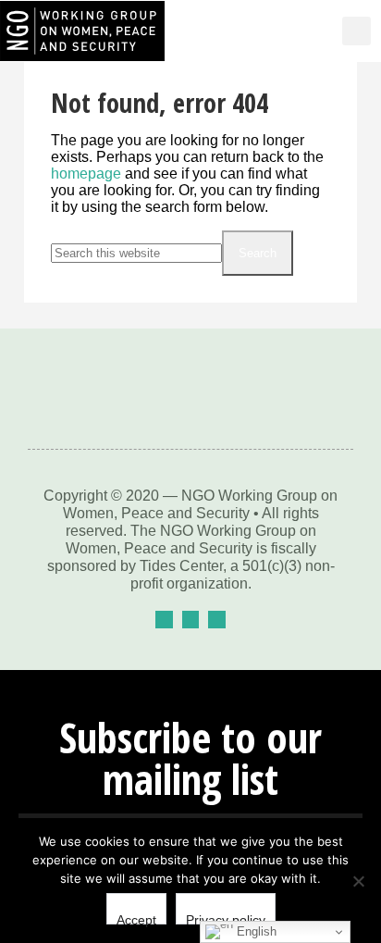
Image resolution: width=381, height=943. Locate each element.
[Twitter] (191, 619)
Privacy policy (225, 918)
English (255, 931)
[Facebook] (164, 619)
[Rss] (217, 619)
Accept (136, 918)
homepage (86, 173)
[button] (305, 31)
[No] (358, 881)
